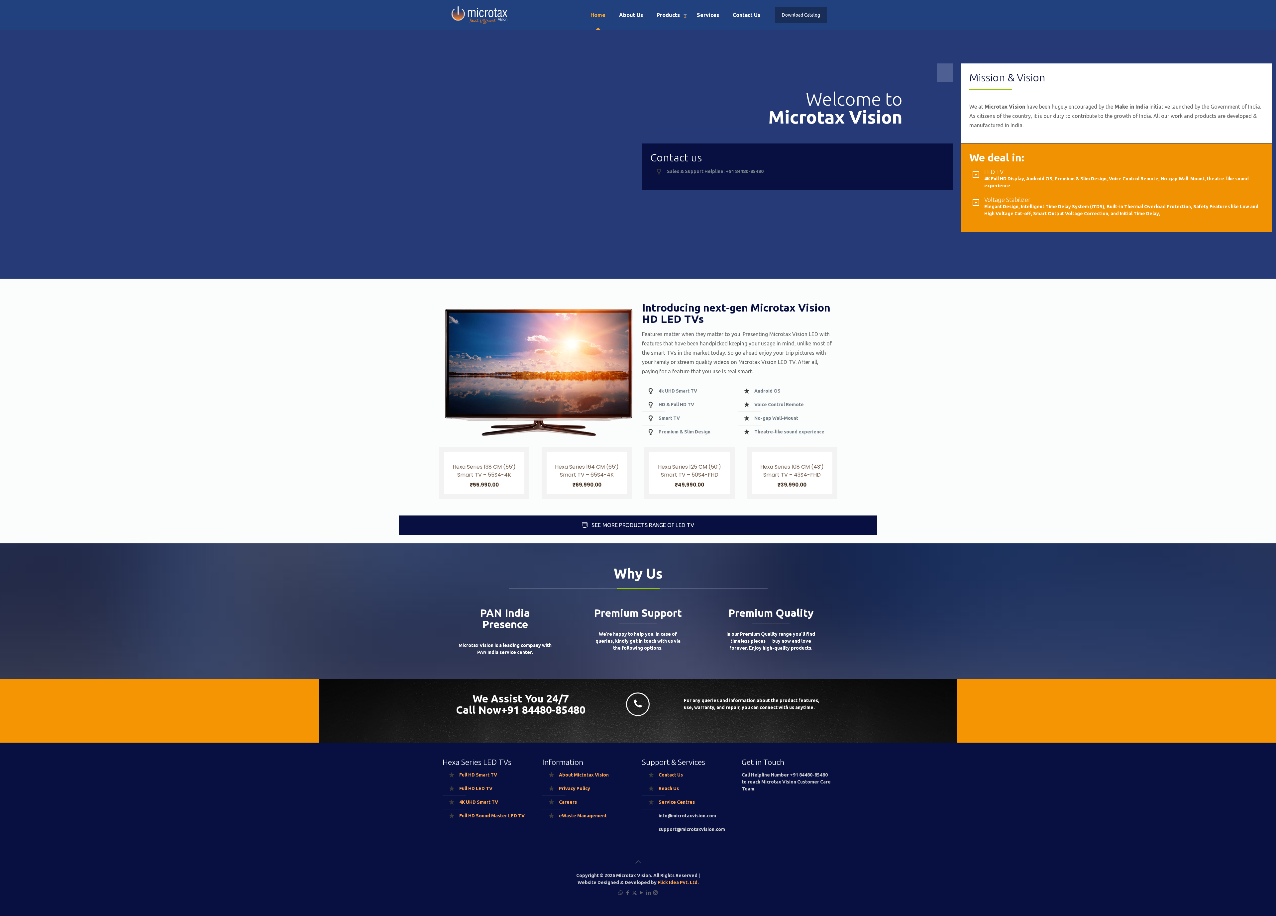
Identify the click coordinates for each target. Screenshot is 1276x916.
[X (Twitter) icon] (634, 892)
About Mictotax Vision (584, 775)
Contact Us (671, 775)
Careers (568, 802)
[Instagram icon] (655, 892)
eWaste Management (583, 815)
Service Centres (677, 802)
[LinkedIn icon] (648, 892)
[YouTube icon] (641, 892)
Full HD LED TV (475, 788)
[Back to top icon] (638, 862)
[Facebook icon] (627, 892)
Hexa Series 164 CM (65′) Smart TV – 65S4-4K (587, 471)
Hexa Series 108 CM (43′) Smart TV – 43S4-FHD (792, 471)
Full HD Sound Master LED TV (492, 815)
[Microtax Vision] (481, 15)
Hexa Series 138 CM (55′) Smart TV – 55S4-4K (484, 471)
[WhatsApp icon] (620, 892)
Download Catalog (801, 15)
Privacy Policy (574, 788)
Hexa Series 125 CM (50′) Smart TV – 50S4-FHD (689, 471)
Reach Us (669, 788)
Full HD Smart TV (478, 775)
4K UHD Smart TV (478, 802)
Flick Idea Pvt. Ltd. (678, 882)
